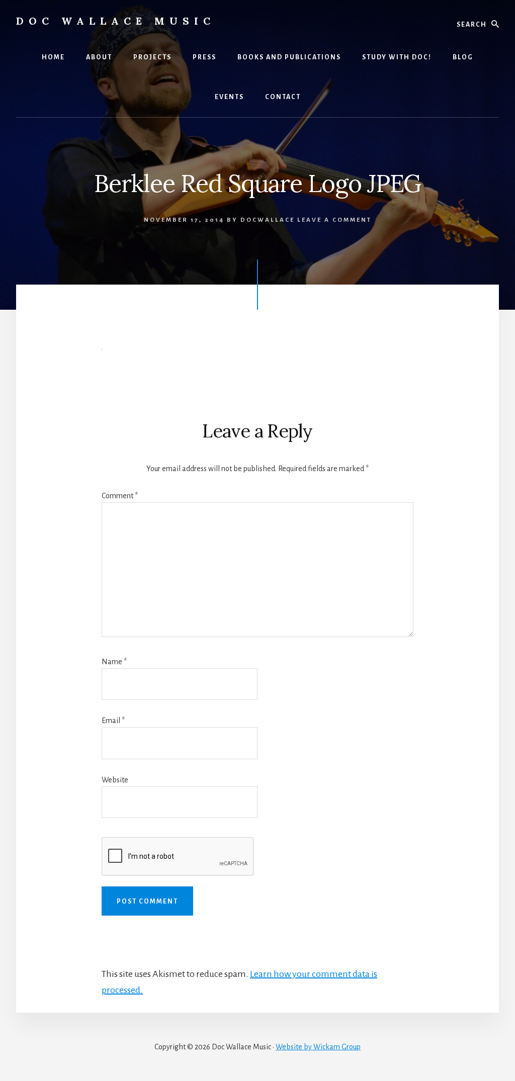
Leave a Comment (334, 220)
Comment (120, 496)
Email (113, 720)
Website (115, 780)
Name (114, 662)
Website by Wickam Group (318, 1047)
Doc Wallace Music (115, 21)
